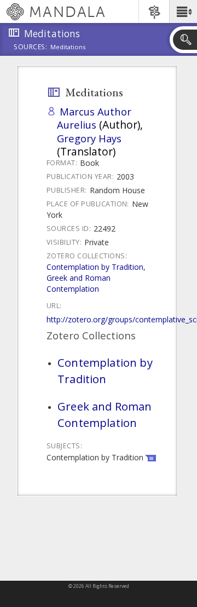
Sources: (31, 47)
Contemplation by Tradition (95, 267)
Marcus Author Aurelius (94, 118)
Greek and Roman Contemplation (79, 283)
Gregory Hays (89, 138)
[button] (183, 11)
